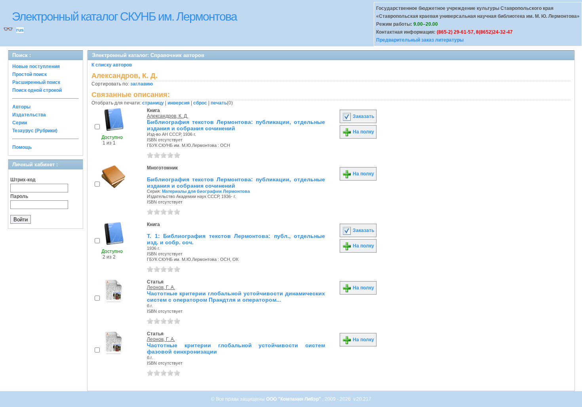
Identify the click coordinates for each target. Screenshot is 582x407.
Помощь (22, 147)
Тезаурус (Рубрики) (34, 130)
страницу (153, 103)
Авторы (21, 107)
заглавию (141, 84)
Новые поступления (36, 66)
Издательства (29, 115)
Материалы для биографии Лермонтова (206, 191)
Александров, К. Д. (167, 116)
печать (219, 103)
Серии (19, 123)
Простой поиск (29, 74)
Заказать (363, 116)
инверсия (178, 103)
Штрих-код (23, 180)
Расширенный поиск (36, 82)
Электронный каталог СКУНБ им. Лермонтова (124, 16)
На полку (363, 132)
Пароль (19, 196)
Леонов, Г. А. (161, 287)
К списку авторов (111, 65)
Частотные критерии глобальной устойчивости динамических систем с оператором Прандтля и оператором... (236, 296)
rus (20, 30)
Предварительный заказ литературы (420, 40)
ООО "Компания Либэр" (294, 399)
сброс (200, 103)
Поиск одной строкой (37, 90)
